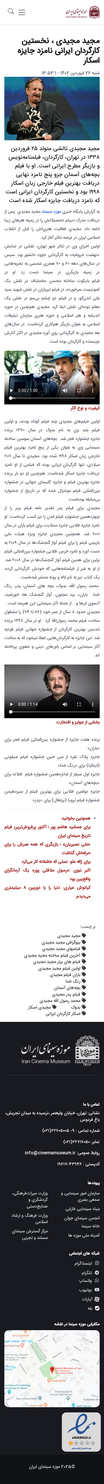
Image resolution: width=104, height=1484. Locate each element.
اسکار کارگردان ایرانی (63, 1014)
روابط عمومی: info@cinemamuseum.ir (62, 1153)
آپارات (87, 1299)
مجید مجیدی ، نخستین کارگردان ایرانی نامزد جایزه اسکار (59, 51)
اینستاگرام (83, 1263)
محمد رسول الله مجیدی (60, 1001)
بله (90, 1308)
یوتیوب (85, 1290)
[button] (10, 12)
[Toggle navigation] (21, 12)
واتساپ (85, 1281)
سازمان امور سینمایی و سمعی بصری (80, 1197)
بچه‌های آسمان (67, 988)
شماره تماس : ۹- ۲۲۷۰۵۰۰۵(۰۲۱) (71, 1130)
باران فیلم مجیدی (65, 975)
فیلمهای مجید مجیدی (61, 949)
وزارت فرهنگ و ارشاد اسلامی (30, 1219)
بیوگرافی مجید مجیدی (61, 942)
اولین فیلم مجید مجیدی (59, 968)
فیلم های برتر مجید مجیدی (56, 962)
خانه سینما (90, 1226)
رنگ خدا (73, 981)
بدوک (75, 1007)
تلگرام (87, 1273)
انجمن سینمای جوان (82, 1218)
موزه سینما (52, 211)
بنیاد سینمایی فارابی (82, 1209)
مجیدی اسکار (39, 1007)
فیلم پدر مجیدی (66, 994)
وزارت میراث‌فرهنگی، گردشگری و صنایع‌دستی (30, 1200)
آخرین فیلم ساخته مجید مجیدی (52, 955)
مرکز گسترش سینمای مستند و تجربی (30, 1235)
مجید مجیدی (68, 936)
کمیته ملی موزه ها (84, 1235)
